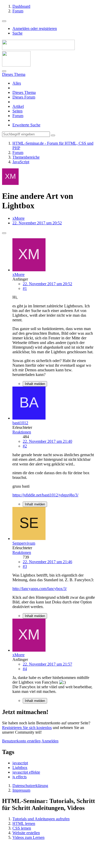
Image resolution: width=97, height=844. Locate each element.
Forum (17, 115)
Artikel (18, 106)
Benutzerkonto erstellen (21, 741)
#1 (25, 288)
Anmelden (49, 741)
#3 (25, 566)
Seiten (17, 111)
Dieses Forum (23, 97)
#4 (25, 669)
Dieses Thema (24, 92)
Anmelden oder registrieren (34, 28)
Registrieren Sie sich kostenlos (27, 727)
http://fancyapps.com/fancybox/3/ (39, 588)
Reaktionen (21, 432)
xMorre (18, 218)
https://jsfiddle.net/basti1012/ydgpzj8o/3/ (45, 495)
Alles (16, 83)
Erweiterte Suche (26, 125)
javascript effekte (26, 772)
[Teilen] (4, 233)
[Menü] (4, 21)
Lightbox (19, 767)
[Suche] (4, 71)
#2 (25, 446)
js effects (19, 777)
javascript (20, 763)
